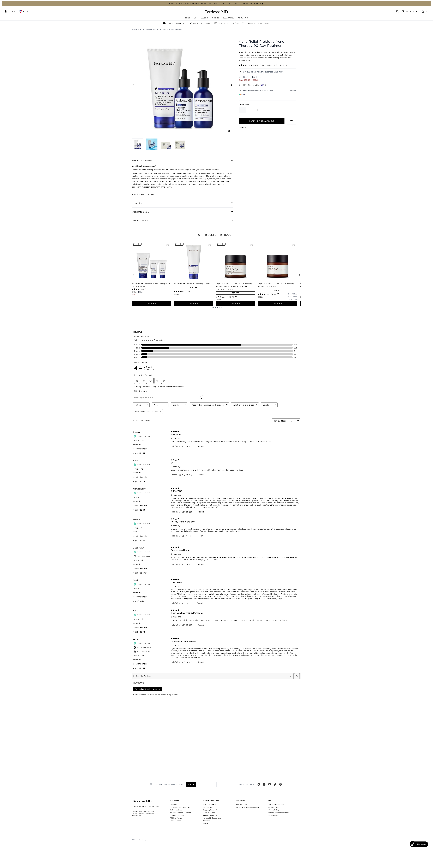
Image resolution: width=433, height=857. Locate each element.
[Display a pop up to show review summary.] (236, 297)
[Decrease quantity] (242, 110)
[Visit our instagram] (264, 784)
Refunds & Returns (210, 815)
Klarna (205, 823)
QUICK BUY (151, 304)
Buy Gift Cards (241, 804)
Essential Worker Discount (180, 813)
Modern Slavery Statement (278, 813)
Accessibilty (273, 815)
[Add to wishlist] (291, 121)
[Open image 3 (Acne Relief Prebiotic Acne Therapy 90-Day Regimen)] (166, 144)
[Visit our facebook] (258, 784)
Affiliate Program (176, 818)
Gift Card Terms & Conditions (247, 807)
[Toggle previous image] (134, 85)
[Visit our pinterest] (280, 784)
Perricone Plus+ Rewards (180, 807)
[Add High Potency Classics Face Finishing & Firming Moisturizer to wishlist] (293, 245)
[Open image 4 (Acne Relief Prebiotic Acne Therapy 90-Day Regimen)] (180, 144)
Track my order (209, 813)
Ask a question (280, 65)
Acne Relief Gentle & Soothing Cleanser (193, 284)
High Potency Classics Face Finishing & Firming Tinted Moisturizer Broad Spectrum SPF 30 (235, 286)
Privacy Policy (273, 807)
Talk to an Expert (176, 810)
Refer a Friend (175, 821)
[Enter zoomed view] (229, 131)
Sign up (191, 784)
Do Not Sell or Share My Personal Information (145, 814)
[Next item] (299, 275)
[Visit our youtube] (269, 784)
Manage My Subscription (212, 818)
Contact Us (207, 807)
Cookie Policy (273, 810)
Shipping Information (211, 810)
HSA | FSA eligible (250, 85)
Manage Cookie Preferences (143, 811)
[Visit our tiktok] (275, 784)
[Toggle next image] (231, 85)
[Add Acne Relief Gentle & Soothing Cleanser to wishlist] (209, 245)
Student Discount (177, 815)
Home (134, 29)
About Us (173, 804)
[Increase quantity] (257, 110)
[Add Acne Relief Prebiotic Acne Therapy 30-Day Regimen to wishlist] (167, 245)
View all (293, 91)
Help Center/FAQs (210, 804)
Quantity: (244, 105)
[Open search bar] (397, 11)
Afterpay (206, 821)
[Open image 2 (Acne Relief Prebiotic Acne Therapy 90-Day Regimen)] (151, 144)
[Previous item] (134, 275)
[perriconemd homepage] (216, 12)
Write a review (265, 65)
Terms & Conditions (276, 804)
